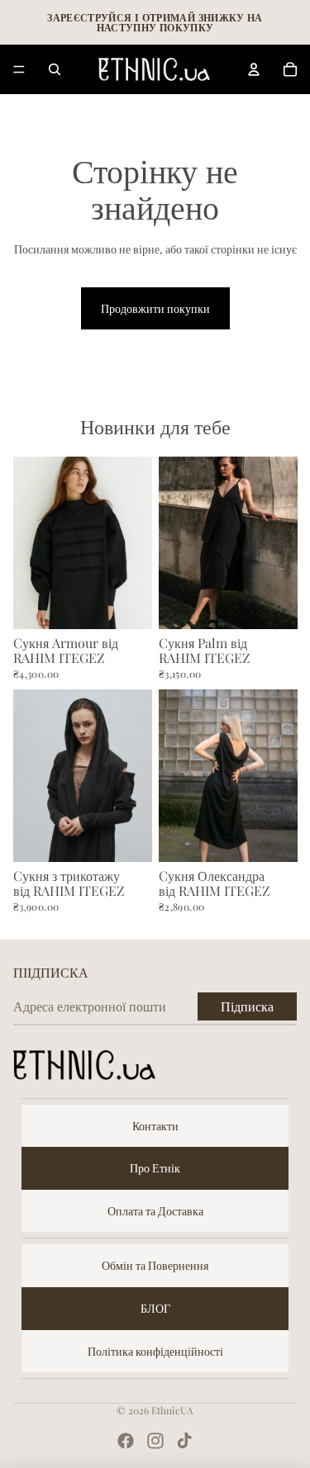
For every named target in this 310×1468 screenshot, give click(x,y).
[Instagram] (155, 1441)
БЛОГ (155, 1308)
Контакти (155, 1126)
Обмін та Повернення (155, 1265)
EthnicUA (172, 1410)
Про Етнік (155, 1168)
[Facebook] (126, 1441)
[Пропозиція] (19, 69)
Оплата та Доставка (155, 1211)
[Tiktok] (184, 1441)
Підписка (247, 1006)
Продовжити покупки (155, 308)
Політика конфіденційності (155, 1351)
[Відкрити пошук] (54, 69)
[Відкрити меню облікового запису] (254, 69)
